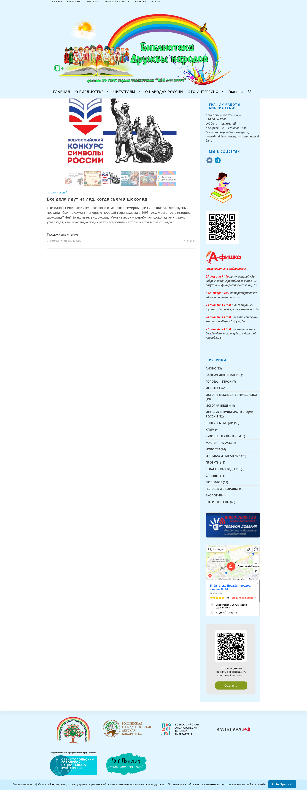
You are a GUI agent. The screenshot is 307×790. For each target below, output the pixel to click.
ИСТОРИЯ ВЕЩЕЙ (57, 192)
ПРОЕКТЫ (212, 462)
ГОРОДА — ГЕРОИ (219, 382)
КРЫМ (210, 430)
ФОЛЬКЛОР (214, 482)
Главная (155, 1)
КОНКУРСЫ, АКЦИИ (219, 423)
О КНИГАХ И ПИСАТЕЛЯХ (223, 456)
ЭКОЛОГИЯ (214, 495)
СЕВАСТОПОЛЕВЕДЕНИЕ (223, 469)
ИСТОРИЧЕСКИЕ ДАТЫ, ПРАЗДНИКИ (231, 395)
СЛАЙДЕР (212, 476)
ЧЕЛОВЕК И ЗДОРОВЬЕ (222, 489)
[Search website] (250, 91)
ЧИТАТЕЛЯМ (92, 1)
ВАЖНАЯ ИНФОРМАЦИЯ (223, 375)
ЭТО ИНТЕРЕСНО (137, 1)
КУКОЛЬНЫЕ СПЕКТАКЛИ (223, 436)
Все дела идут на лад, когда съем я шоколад (97, 199)
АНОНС (211, 368)
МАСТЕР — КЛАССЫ (219, 443)
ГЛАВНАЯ (57, 1)
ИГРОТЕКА (213, 388)
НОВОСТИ (213, 449)
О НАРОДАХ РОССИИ (114, 1)
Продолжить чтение (62, 234)
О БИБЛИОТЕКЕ (73, 1)
